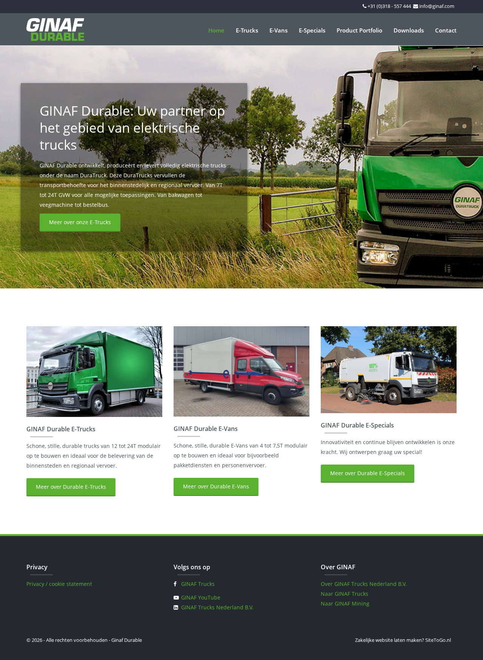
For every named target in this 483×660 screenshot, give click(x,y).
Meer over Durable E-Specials (367, 473)
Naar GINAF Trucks (344, 593)
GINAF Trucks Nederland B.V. (217, 607)
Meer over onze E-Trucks (80, 222)
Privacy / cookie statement (59, 583)
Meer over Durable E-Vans (216, 486)
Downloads (409, 30)
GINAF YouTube (200, 597)
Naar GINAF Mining (345, 603)
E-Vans (278, 30)
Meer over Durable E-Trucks (71, 486)
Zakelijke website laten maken (388, 640)
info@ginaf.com (436, 6)
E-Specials (312, 30)
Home (216, 30)
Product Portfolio (359, 30)
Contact (446, 30)
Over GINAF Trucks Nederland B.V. (364, 583)
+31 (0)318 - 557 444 (389, 6)
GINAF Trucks (198, 583)
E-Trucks (247, 30)
